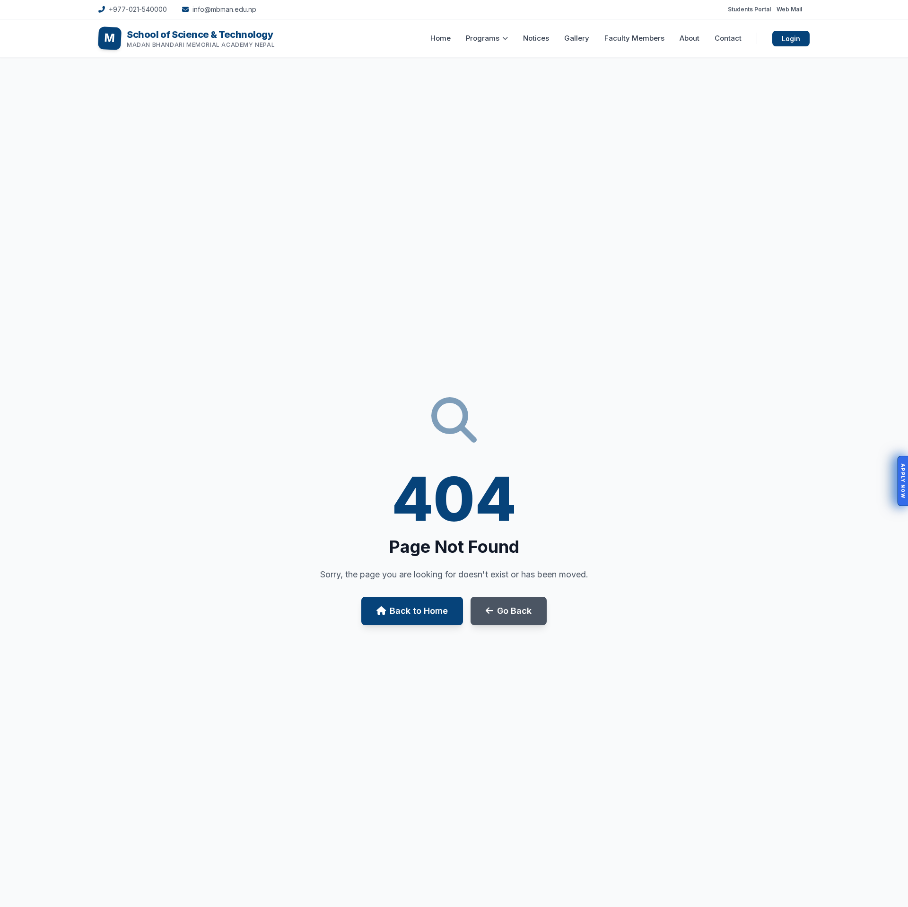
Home (440, 38)
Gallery (576, 38)
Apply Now (902, 481)
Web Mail (789, 9)
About (689, 38)
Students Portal (749, 9)
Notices (536, 38)
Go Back (514, 611)
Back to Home (419, 611)
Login (791, 39)
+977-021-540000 (138, 9)
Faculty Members (634, 38)
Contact (728, 38)
